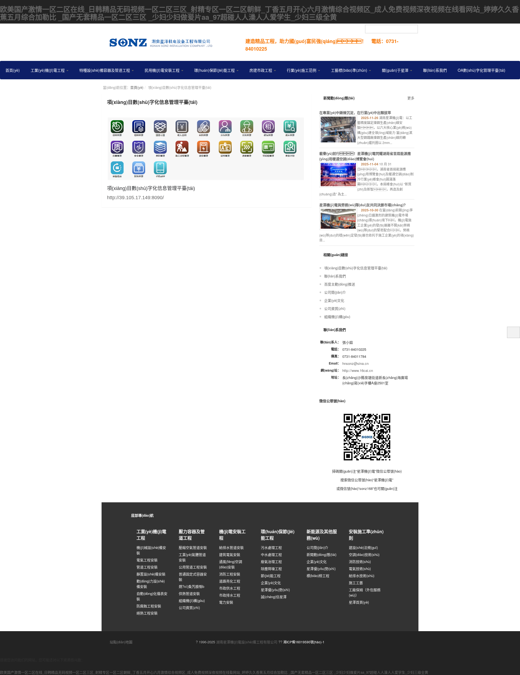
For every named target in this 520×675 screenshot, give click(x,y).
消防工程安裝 (229, 573)
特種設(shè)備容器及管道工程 (105, 70)
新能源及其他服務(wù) (322, 534)
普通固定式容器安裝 (193, 576)
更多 (410, 97)
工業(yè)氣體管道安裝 (192, 557)
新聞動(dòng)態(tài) (321, 554)
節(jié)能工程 (271, 575)
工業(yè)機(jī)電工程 (48, 70)
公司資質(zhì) (334, 308)
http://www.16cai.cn (357, 370)
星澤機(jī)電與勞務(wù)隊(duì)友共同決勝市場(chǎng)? (362, 204)
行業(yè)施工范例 (302, 70)
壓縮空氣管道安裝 (193, 547)
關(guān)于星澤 (396, 70)
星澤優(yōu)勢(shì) (275, 589)
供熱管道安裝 (189, 593)
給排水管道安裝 (231, 547)
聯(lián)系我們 (435, 70)
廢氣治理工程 (271, 561)
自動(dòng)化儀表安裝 (151, 596)
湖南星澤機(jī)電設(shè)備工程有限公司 (246, 641)
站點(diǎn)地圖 (120, 641)
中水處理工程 (271, 554)
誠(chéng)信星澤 (274, 596)
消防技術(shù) (360, 561)
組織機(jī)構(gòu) (337, 316)
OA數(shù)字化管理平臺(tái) (481, 70)
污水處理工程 (271, 547)
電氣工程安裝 (147, 559)
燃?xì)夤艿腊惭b (191, 586)
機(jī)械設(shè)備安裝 (151, 550)
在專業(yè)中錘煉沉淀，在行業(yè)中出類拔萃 (355, 112)
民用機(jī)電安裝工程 (163, 70)
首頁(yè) (12, 70)
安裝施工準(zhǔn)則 (366, 534)
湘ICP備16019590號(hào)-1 (303, 642)
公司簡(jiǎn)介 (335, 292)
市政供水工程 (229, 588)
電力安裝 (226, 602)
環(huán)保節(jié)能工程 (215, 70)
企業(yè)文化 (334, 300)
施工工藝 (356, 582)
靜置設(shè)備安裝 (150, 573)
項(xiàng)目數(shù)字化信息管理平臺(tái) (355, 267)
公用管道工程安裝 (193, 566)
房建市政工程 (261, 70)
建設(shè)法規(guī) (363, 547)
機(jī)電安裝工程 (232, 534)
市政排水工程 (229, 595)
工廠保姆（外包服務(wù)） (365, 592)
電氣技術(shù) (360, 568)
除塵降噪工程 (271, 568)
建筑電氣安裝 (229, 554)
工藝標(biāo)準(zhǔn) (349, 70)
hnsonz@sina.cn (355, 363)
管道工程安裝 (147, 566)
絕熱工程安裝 (147, 612)
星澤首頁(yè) (359, 602)
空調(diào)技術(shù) (364, 554)
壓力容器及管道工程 (192, 534)
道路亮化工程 (229, 581)
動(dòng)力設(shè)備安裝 (150, 583)
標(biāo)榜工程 (318, 575)
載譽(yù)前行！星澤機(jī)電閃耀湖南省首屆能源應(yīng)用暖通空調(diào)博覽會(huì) (365, 156)
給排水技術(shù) (361, 575)
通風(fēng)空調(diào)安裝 (230, 564)
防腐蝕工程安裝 (148, 605)
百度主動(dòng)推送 (339, 284)
